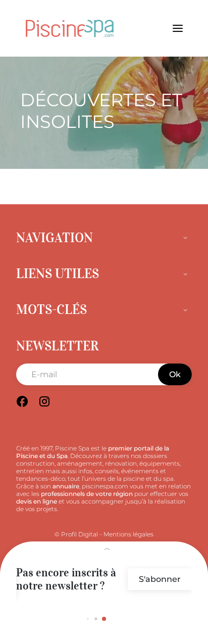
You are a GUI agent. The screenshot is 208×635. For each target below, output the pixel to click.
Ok (175, 374)
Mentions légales (128, 534)
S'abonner (160, 579)
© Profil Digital (76, 534)
